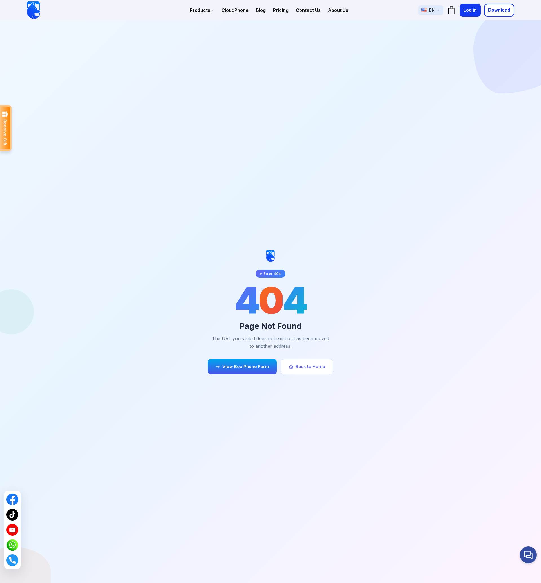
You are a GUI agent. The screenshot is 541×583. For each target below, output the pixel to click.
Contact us (308, 10)
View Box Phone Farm (245, 366)
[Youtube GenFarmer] (12, 530)
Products (200, 10)
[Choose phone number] (12, 560)
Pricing (281, 10)
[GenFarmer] (33, 10)
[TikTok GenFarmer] (12, 515)
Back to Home (310, 366)
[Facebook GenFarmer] (12, 499)
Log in (470, 10)
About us (338, 10)
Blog (261, 10)
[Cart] (451, 10)
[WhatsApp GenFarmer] (12, 545)
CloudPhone (235, 10)
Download (499, 10)
